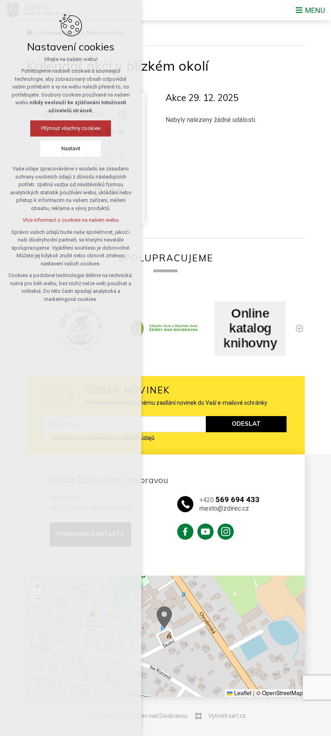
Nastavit (70, 148)
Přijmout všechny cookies (71, 128)
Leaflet (242, 693)
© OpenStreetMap (279, 693)
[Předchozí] (299, 328)
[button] (164, 617)
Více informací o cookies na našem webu (71, 220)
